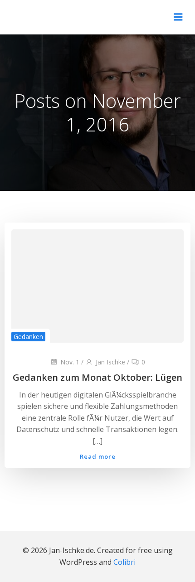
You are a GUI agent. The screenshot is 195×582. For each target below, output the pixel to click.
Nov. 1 (69, 362)
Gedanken (28, 336)
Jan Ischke (110, 362)
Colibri (124, 562)
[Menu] (178, 17)
